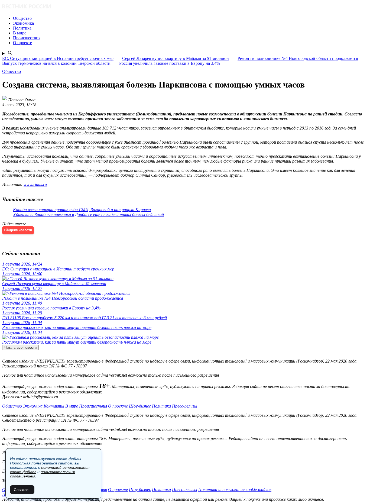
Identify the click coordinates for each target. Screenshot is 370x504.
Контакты (54, 406)
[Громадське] (185, 7)
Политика (161, 406)
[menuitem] (190, 18)
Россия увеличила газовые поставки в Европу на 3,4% (169, 63)
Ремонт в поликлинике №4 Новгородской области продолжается (298, 58)
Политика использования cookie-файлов (234, 489)
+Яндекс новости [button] (18, 230)
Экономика (33, 406)
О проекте (118, 406)
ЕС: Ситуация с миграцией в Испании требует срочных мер (57, 58)
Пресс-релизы (184, 406)
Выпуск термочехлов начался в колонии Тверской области (56, 63)
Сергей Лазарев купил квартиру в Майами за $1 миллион (175, 58)
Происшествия (93, 406)
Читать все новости (20, 347)
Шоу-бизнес (140, 406)
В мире (71, 406)
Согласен (22, 489)
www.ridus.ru (35, 184)
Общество (12, 406)
